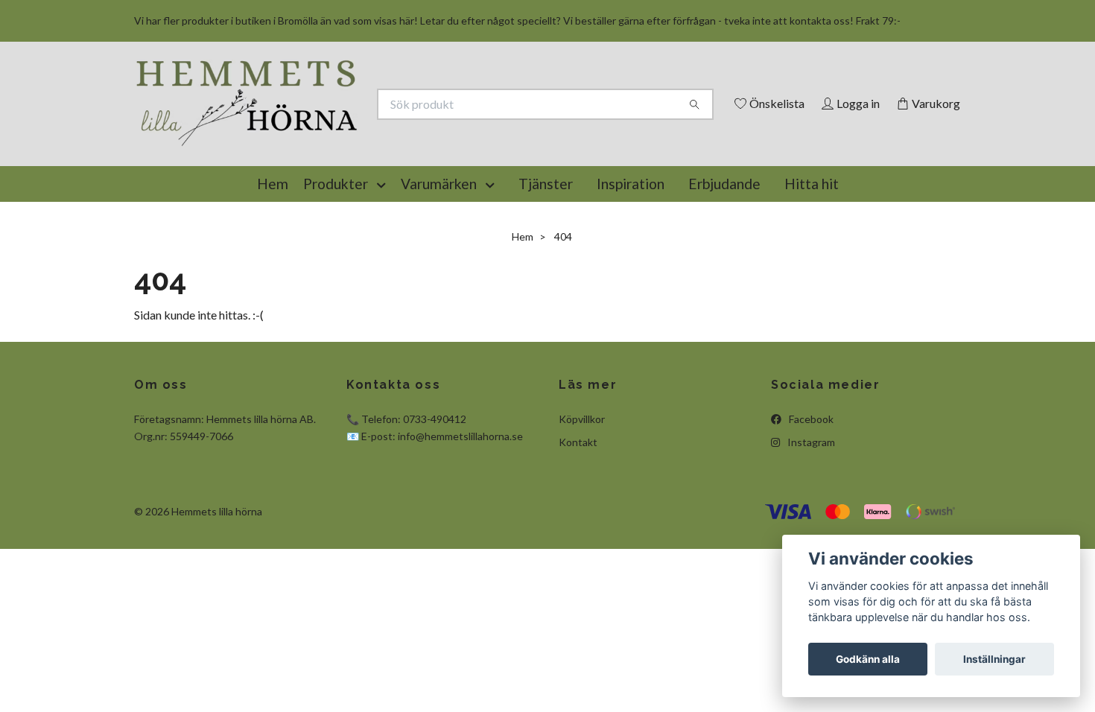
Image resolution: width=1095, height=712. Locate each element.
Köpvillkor (582, 487)
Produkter (335, 252)
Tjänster (545, 252)
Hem (272, 252)
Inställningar (994, 659)
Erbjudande (724, 252)
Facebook (810, 487)
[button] (384, 252)
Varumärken (439, 252)
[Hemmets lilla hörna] (341, 128)
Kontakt (578, 510)
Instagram (810, 510)
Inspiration (630, 252)
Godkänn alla (868, 659)
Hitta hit (811, 252)
